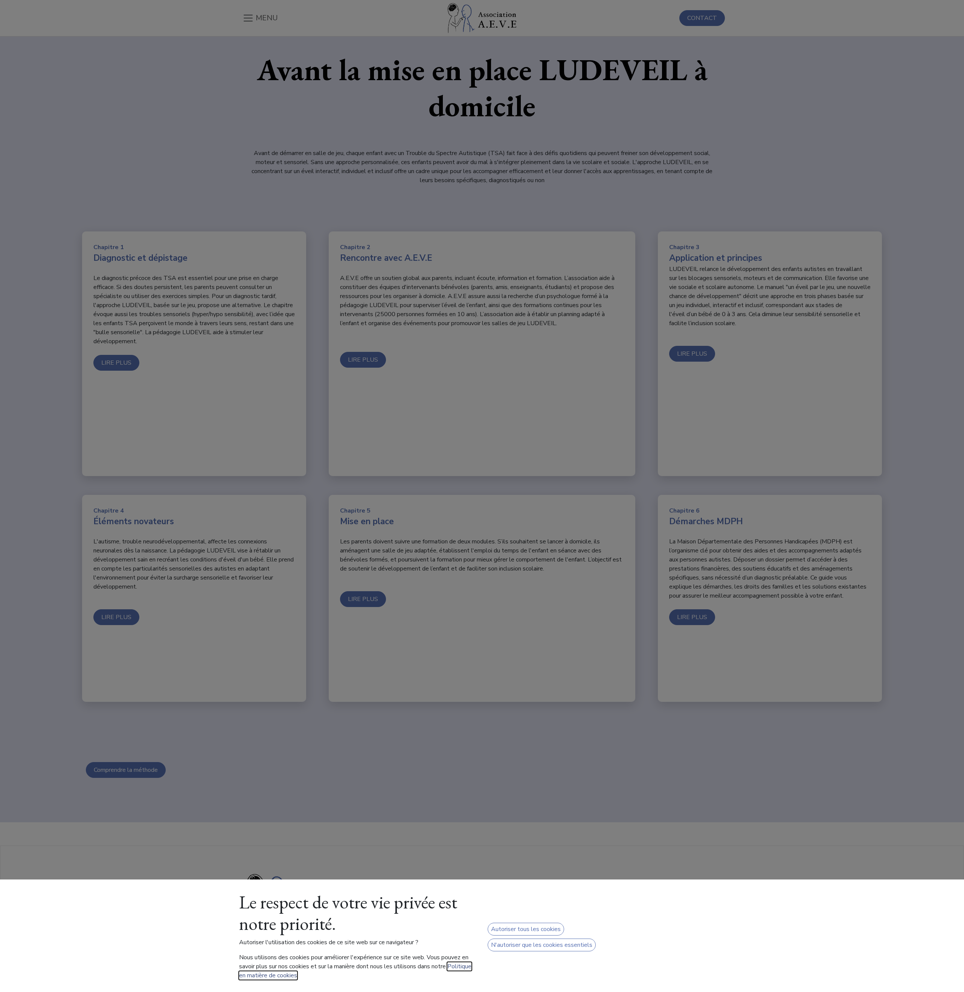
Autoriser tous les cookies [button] (526, 929)
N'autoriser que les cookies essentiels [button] (541, 945)
